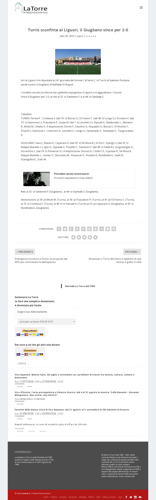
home (46, 497)
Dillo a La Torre (109, 497)
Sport (80, 36)
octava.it (25, 493)
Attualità (82, 497)
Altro (98, 497)
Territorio (73, 497)
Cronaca (62, 497)
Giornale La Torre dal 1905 (80, 286)
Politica (54, 497)
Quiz (120, 497)
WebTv (91, 497)
